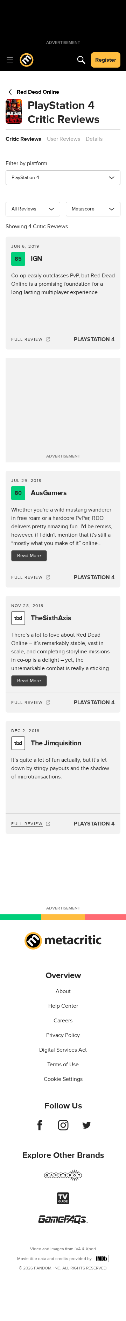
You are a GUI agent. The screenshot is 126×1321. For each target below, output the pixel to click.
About (63, 991)
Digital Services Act (63, 1049)
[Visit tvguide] (63, 1202)
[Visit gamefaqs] (63, 1222)
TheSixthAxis (42, 618)
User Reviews (63, 139)
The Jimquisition (48, 743)
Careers (63, 1020)
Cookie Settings (63, 1079)
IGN (28, 259)
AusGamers (40, 493)
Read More (29, 556)
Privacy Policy (63, 1035)
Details (94, 139)
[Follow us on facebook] (40, 1128)
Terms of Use (63, 1064)
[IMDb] (101, 1258)
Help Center (63, 1006)
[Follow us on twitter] (86, 1128)
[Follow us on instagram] (63, 1128)
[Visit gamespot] (63, 1179)
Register (105, 59)
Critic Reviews (23, 139)
